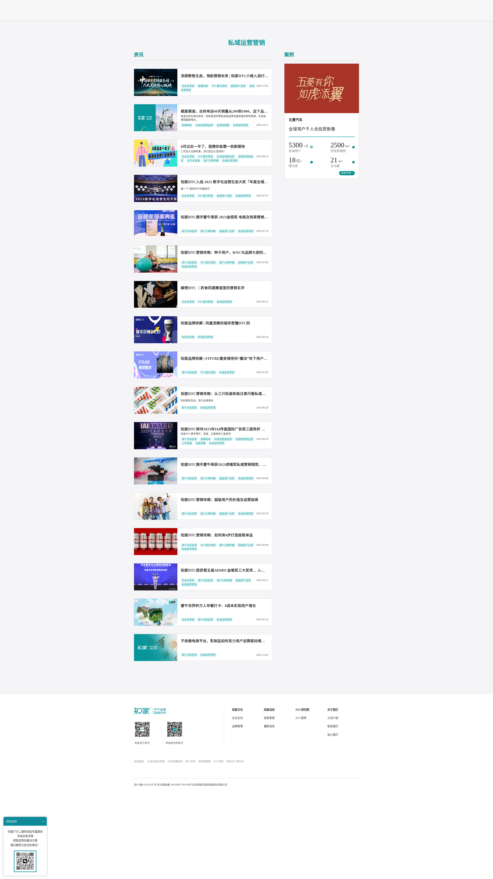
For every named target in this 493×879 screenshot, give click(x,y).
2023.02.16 (262, 337)
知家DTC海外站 (235, 761)
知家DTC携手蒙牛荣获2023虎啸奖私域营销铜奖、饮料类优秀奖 (232, 464)
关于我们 (332, 709)
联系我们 (332, 726)
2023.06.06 (262, 478)
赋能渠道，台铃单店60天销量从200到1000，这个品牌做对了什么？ (235, 111)
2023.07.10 (262, 231)
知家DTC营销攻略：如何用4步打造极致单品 (217, 535)
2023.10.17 (262, 125)
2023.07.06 (262, 262)
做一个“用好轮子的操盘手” (196, 188)
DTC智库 (301, 718)
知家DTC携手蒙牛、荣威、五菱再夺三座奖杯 (206, 433)
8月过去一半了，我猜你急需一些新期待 (213, 146)
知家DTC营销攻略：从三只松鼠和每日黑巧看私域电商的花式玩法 (234, 394)
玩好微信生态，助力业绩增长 (197, 400)
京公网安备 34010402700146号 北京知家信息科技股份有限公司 (192, 784)
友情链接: (139, 761)
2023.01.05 (262, 372)
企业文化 (237, 718)
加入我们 (332, 734)
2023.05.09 (262, 545)
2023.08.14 (262, 156)
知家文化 (237, 709)
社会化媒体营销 (156, 761)
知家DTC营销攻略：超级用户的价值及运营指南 (219, 500)
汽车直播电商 (175, 761)
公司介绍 (332, 718)
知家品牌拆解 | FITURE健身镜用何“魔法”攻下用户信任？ (228, 358)
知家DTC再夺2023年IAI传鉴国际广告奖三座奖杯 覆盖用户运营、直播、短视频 (245, 429)
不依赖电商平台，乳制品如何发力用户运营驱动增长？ (225, 641)
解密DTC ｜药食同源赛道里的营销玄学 (213, 288)
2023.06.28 (262, 407)
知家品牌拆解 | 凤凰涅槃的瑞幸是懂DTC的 (215, 323)
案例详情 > (347, 173)
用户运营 (190, 761)
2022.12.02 (262, 655)
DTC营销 (219, 761)
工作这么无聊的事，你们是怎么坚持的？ (203, 151)
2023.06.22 (262, 301)
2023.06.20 (262, 439)
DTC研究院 (302, 709)
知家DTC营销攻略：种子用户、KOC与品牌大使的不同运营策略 (233, 252)
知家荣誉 (269, 718)
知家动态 (269, 709)
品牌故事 (237, 726)
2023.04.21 (262, 580)
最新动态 (269, 726)
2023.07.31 (262, 195)
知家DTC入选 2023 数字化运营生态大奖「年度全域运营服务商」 (233, 182)
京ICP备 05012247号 (145, 784)
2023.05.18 (262, 513)
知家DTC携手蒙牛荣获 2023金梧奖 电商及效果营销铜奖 (226, 217)
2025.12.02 (262, 85)
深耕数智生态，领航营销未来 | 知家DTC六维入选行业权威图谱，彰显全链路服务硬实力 (252, 76)
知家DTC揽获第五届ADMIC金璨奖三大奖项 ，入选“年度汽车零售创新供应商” (245, 570)
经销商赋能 (204, 761)
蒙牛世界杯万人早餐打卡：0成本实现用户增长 (218, 606)
